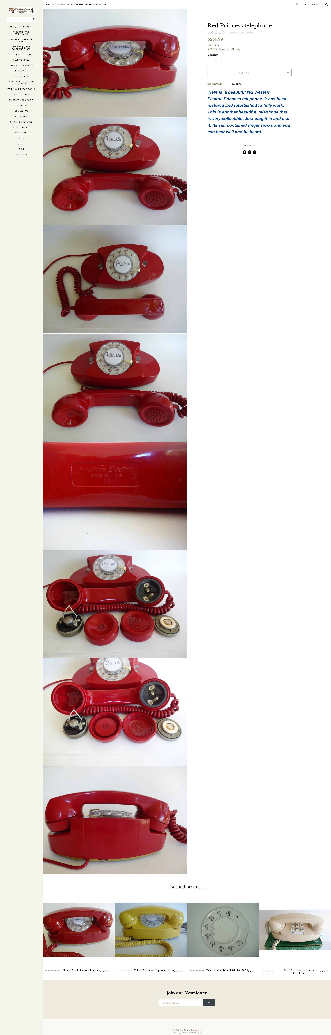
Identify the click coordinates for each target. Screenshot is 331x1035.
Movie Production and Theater (21, 82)
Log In (21, 149)
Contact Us (21, 111)
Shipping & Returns (21, 122)
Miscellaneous (21, 95)
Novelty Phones (21, 76)
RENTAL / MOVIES (21, 127)
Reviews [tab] (237, 84)
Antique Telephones (21, 27)
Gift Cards (21, 155)
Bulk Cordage (21, 60)
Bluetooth (21, 71)
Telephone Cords (21, 54)
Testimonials (21, 116)
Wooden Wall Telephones (21, 33)
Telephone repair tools (21, 89)
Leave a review (246, 33)
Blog (21, 138)
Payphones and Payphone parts (21, 48)
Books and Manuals (21, 65)
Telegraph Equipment (21, 100)
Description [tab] (215, 84)
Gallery (21, 144)
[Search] (34, 19)
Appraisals (21, 133)
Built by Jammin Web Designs (187, 1032)
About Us (21, 105)
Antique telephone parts (21, 40)
